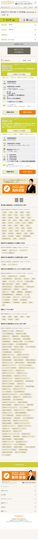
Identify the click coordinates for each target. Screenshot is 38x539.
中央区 (10, 212)
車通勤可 (25, 284)
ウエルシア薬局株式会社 (7, 333)
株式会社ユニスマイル (7, 412)
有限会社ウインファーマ (7, 441)
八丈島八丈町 (22, 238)
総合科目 (24, 302)
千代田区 (4, 212)
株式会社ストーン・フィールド (9, 365)
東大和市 (29, 231)
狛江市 (22, 231)
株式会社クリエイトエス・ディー (22, 378)
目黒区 (28, 215)
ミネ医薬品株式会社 (6, 352)
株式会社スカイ (5, 336)
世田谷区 (10, 217)
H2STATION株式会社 (18, 399)
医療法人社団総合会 (30, 360)
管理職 (12, 292)
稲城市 (31, 233)
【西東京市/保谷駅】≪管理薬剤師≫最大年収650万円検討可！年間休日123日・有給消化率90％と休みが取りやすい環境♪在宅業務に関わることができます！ (18, 125)
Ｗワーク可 (19, 281)
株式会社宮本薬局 (30, 386)
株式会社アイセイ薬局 (21, 333)
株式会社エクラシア (6, 444)
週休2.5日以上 (18, 278)
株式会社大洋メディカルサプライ (9, 394)
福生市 (16, 231)
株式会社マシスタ (19, 386)
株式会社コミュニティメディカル (20, 420)
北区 (9, 220)
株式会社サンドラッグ (7, 362)
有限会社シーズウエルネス (23, 354)
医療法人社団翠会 (18, 447)
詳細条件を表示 (19, 44)
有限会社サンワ (16, 397)
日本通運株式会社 (6, 436)
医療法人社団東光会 (6, 410)
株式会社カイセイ (20, 370)
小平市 (16, 228)
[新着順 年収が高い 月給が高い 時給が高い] (32, 60)
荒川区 (15, 220)
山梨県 (16, 319)
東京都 (25, 7)
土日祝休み (22, 276)
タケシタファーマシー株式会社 (9, 449)
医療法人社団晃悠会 (18, 439)
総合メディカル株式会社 (20, 452)
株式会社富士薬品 (23, 449)
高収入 (30, 302)
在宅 (3, 305)
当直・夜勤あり (23, 300)
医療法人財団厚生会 (6, 376)
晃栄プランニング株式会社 (8, 383)
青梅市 (9, 225)
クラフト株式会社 (29, 341)
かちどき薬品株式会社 (28, 418)
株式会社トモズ (19, 331)
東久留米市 (10, 233)
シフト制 (27, 294)
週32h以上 (26, 278)
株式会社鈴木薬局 (6, 399)
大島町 (14, 238)
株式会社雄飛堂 (26, 339)
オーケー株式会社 (24, 407)
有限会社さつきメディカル (8, 354)
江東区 (15, 215)
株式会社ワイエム (6, 389)
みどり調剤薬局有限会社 (21, 344)
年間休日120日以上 (12, 276)
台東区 (3, 215)
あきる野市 (10, 236)
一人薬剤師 (14, 300)
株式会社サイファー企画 (7, 331)
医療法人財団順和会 (6, 439)
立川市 (23, 223)
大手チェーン (16, 297)
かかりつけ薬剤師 (6, 297)
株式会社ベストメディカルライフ (9, 407)
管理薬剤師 (19, 292)
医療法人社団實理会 (6, 423)
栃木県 (9, 316)
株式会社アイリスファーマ (8, 373)
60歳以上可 (24, 289)
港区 (16, 212)
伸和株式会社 (5, 349)
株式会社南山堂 (29, 381)
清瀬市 (3, 233)
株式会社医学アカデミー (21, 441)
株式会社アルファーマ (19, 410)
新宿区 (22, 212)
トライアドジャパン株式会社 (25, 365)
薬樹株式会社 (15, 336)
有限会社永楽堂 (16, 339)
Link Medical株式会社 (30, 447)
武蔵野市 (30, 223)
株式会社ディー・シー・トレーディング (10, 434)
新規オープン (5, 292)
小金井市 (10, 228)
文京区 (28, 212)
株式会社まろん (17, 352)
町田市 (3, 228)
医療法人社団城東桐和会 (20, 412)
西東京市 (31, 7)
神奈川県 (10, 319)
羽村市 (3, 236)
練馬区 (27, 220)
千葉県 (28, 316)
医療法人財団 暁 (6, 431)
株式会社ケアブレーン (19, 405)
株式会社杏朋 (16, 436)
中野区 (22, 217)
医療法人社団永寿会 (22, 402)
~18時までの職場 (29, 281)
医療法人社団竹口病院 (7, 452)
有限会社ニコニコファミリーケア (22, 423)
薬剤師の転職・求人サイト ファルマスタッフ (11, 7)
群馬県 (15, 316)
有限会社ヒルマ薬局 (17, 341)
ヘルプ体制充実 (5, 300)
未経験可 (4, 281)
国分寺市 (4, 231)
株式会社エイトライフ (7, 378)
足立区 (33, 220)
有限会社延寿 (30, 405)
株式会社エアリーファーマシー (19, 428)
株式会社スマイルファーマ (19, 389)
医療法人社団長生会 (6, 418)
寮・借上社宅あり (30, 286)
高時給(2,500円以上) (19, 286)
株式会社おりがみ (26, 434)
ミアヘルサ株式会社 (6, 391)
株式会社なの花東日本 (7, 386)
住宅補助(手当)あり (6, 289)
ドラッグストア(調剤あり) (8, 253)
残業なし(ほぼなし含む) (7, 284)
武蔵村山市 (18, 233)
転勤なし (18, 284)
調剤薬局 (4, 250)
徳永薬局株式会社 (19, 381)
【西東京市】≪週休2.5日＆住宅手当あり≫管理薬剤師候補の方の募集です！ (18, 70)
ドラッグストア (23, 250)
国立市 (10, 231)
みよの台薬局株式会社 (19, 391)
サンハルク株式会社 (30, 347)
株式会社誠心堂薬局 (6, 360)
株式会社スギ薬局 (6, 357)
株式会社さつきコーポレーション (26, 368)
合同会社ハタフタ (17, 431)
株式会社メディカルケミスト (17, 349)
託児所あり (16, 289)
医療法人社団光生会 (19, 362)
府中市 (15, 225)
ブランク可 (11, 281)
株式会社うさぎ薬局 (6, 347)
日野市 (22, 228)
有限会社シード (30, 410)
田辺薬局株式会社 (6, 341)
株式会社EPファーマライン (20, 376)
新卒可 (33, 278)
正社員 (3, 264)
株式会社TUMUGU (27, 397)
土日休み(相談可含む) (7, 278)
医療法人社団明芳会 (6, 447)
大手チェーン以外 (26, 297)
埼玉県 (22, 316)
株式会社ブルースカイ (7, 381)
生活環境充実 (16, 302)
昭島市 (22, 225)
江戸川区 (10, 223)
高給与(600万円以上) (7, 286)
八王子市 (17, 223)
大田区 (3, 217)
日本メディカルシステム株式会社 (20, 357)
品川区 (22, 215)
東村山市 (29, 228)
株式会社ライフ (20, 383)
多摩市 (25, 233)
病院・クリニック (13, 250)
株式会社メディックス (22, 373)
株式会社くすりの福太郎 (7, 344)
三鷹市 (3, 225)
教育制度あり (19, 294)
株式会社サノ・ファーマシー (28, 436)
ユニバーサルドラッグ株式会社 (9, 368)
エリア (10, 20)
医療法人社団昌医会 (6, 405)
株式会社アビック (6, 339)
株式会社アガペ (5, 428)
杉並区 (28, 217)
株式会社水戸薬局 (25, 336)
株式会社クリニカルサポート (8, 402)
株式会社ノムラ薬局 (18, 347)
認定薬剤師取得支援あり (7, 294)
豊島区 (3, 220)
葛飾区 (3, 223)
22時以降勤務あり (6, 302)
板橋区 (21, 220)
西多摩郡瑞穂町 (26, 236)
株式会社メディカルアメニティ (23, 415)
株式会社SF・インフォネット (8, 426)
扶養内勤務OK (28, 292)
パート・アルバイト (12, 264)
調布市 (28, 225)
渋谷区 (16, 217)
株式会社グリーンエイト (7, 370)
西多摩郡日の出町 (6, 238)
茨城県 (3, 316)
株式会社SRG (17, 418)
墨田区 (9, 215)
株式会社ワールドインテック (24, 426)
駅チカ (3, 276)
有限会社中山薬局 (31, 362)
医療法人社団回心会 (18, 360)
